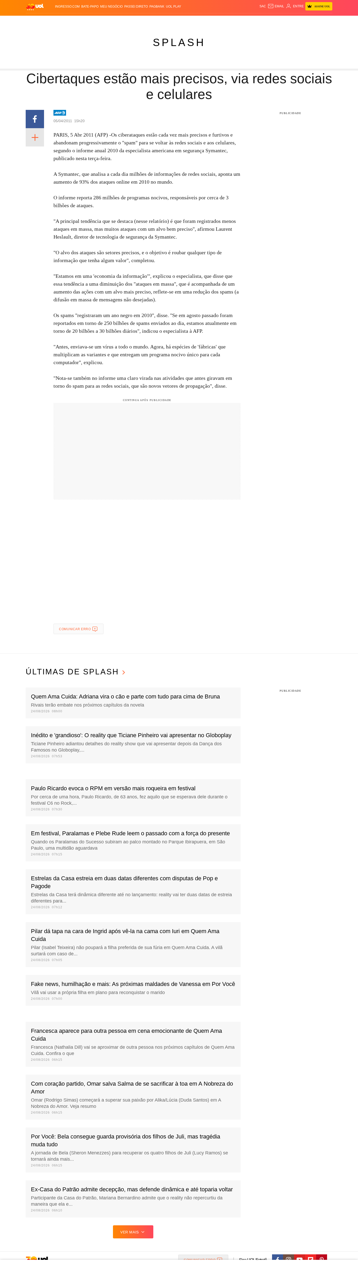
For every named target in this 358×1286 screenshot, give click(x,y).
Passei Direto (136, 6)
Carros (119, 21)
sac (262, 6)
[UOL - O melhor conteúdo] (35, 6)
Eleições (67, 21)
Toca (303, 21)
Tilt (231, 21)
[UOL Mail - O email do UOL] (276, 6)
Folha (153, 21)
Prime (292, 21)
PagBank (156, 6)
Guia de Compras (325, 21)
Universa (201, 21)
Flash (52, 21)
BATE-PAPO (90, 6)
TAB (282, 21)
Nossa (272, 21)
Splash (184, 21)
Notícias (86, 21)
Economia (137, 21)
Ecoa (240, 21)
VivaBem (218, 21)
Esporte (168, 21)
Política (103, 21)
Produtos (36, 21)
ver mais (129, 1232)
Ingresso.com (67, 6)
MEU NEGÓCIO (111, 6)
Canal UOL (255, 21)
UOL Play (173, 6)
